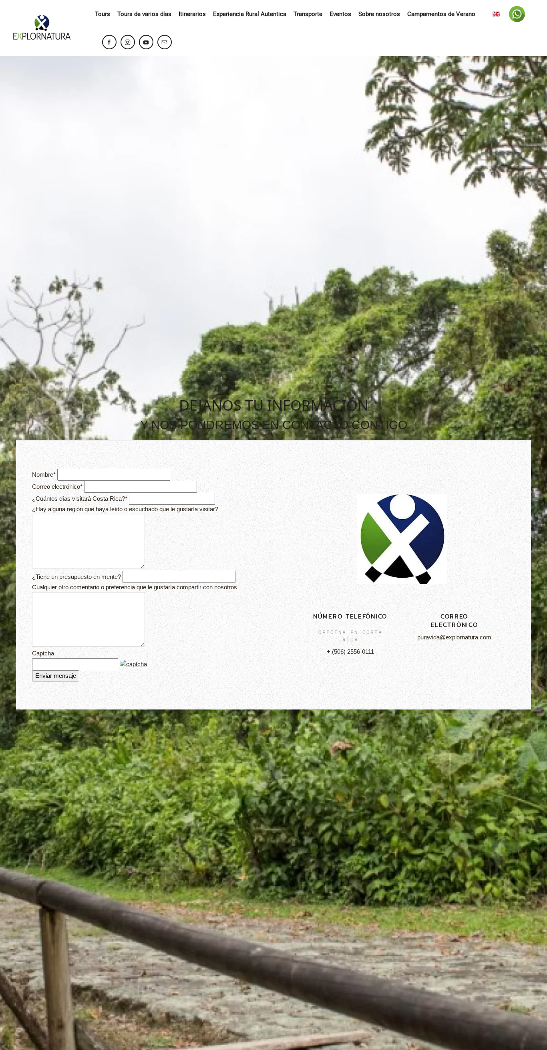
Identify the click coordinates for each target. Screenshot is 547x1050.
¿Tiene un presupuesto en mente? (76, 576)
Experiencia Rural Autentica (249, 14)
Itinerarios (192, 14)
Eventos (340, 14)
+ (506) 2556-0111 (350, 651)
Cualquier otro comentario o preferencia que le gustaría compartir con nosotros (134, 587)
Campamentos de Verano (441, 14)
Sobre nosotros (379, 14)
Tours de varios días (144, 14)
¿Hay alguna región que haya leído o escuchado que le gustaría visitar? (125, 509)
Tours (102, 14)
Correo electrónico (57, 486)
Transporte (308, 14)
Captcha (43, 653)
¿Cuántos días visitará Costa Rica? (79, 498)
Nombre (44, 474)
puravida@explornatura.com (454, 637)
